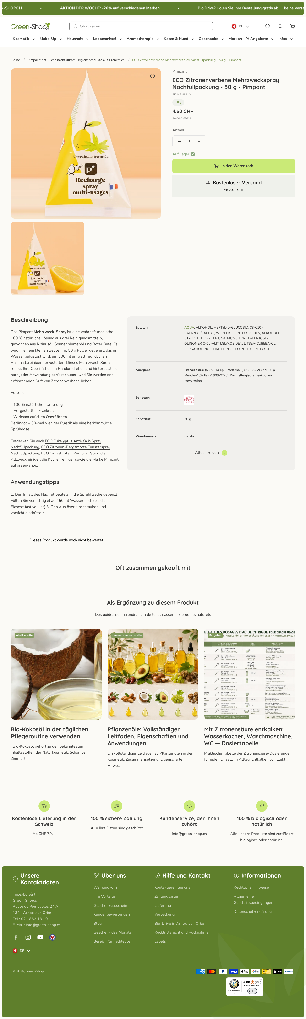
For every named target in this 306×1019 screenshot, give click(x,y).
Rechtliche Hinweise (251, 887)
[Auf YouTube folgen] (40, 937)
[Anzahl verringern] (179, 141)
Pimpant (179, 71)
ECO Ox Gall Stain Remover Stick (69, 453)
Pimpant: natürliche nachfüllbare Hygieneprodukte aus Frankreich (76, 60)
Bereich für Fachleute (111, 941)
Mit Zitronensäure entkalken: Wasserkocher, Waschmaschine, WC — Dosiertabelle (248, 736)
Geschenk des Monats (112, 932)
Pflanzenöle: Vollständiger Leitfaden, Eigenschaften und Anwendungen (148, 736)
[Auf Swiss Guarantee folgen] (52, 937)
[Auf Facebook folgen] (16, 937)
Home (15, 60)
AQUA (189, 327)
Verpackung (164, 914)
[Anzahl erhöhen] (199, 141)
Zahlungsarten (166, 896)
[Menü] (260, 980)
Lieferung (162, 905)
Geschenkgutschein (110, 905)
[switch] (252, 991)
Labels (160, 941)
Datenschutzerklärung (253, 911)
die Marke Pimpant (102, 459)
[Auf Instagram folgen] (28, 937)
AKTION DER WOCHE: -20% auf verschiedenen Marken (103, 8)
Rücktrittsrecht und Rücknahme (181, 932)
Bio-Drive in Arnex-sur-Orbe (179, 923)
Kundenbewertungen (111, 914)
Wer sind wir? (105, 887)
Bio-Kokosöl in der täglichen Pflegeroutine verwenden (49, 733)
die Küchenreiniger (58, 459)
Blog (97, 923)
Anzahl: (178, 130)
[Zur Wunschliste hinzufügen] (152, 76)
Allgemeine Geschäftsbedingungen (253, 899)
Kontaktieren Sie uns (172, 887)
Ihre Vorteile (104, 896)
